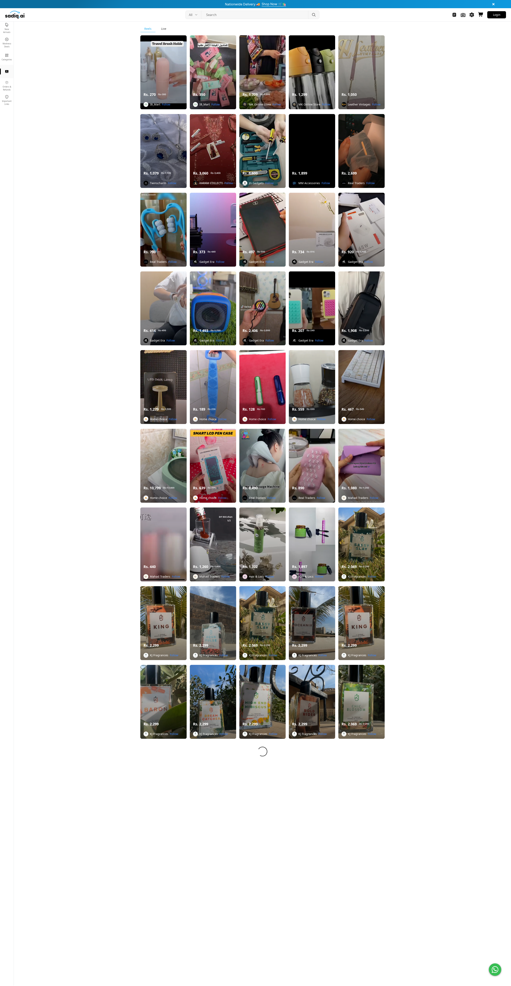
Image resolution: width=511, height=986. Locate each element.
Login (496, 15)
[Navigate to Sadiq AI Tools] (471, 14)
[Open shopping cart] (480, 14)
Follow (166, 104)
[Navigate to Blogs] (454, 14)
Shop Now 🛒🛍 (274, 4)
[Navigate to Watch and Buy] (463, 14)
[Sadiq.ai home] (15, 15)
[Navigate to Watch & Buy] (7, 71)
